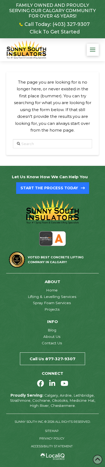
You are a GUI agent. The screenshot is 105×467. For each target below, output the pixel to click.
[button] (93, 50)
